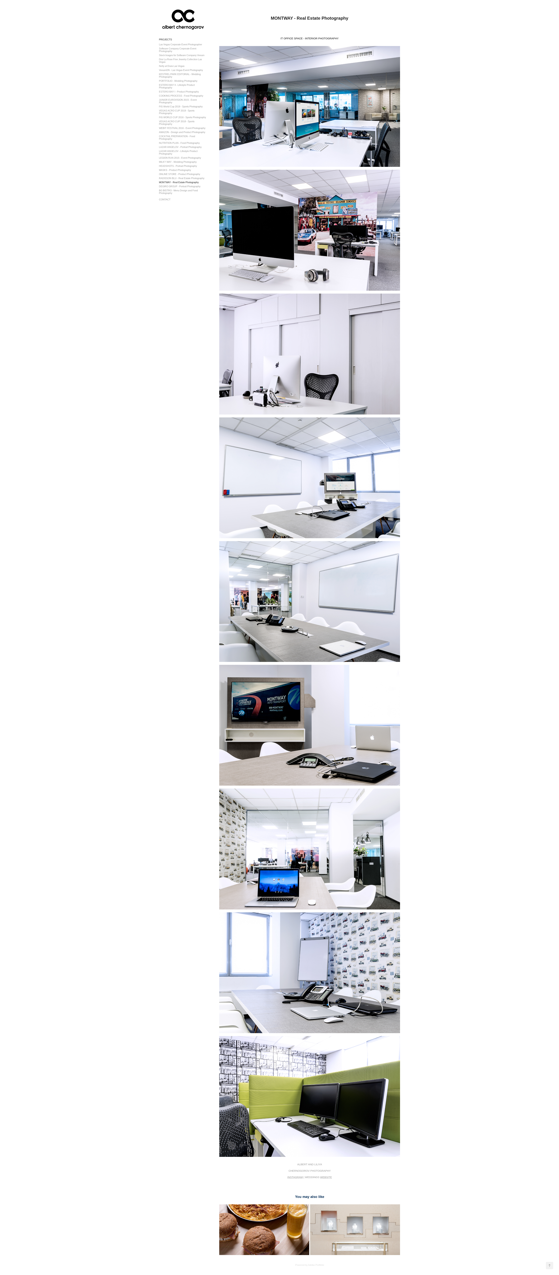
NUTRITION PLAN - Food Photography (179, 143)
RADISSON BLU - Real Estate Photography (181, 178)
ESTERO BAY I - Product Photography (179, 91)
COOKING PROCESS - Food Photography (181, 96)
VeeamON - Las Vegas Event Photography (181, 70)
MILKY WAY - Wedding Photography (178, 162)
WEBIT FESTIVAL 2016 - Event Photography (182, 128)
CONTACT (164, 199)
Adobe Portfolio (316, 1265)
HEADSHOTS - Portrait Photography (178, 166)
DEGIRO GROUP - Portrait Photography (179, 186)
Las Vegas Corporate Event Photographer (180, 44)
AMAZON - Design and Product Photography (182, 132)
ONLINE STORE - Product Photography (179, 174)
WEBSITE (326, 1177)
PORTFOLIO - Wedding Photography (178, 81)
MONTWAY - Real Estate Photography (179, 182)
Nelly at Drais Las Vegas (171, 66)
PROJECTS (165, 39)
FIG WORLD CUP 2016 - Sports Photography (182, 117)
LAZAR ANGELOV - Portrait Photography (180, 147)
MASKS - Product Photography (175, 170)
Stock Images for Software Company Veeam (181, 55)
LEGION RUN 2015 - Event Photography (180, 158)
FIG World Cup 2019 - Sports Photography (181, 106)
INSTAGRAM (295, 1177)
